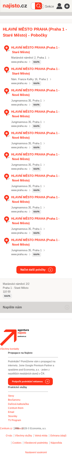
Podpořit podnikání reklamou (27, 381)
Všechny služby (24, 435)
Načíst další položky (32, 269)
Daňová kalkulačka (18, 404)
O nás (9, 435)
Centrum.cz (6, 428)
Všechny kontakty (9, 348)
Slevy (11, 395)
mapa (36, 62)
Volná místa (41, 435)
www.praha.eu (19, 61)
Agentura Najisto (14, 337)
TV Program (14, 420)
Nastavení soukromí (36, 452)
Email (11, 412)
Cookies (16, 442)
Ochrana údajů (58, 435)
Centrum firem (15, 408)
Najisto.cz (17, 6)
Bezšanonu (14, 399)
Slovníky (12, 416)
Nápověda (56, 442)
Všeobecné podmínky (36, 442)
